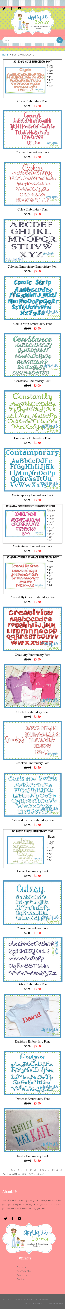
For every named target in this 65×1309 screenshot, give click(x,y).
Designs (21, 1267)
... (50, 1170)
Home (5, 55)
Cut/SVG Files (24, 1271)
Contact (21, 1279)
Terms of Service (33, 1303)
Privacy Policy (55, 1303)
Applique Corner (11, 1299)
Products (22, 1275)
